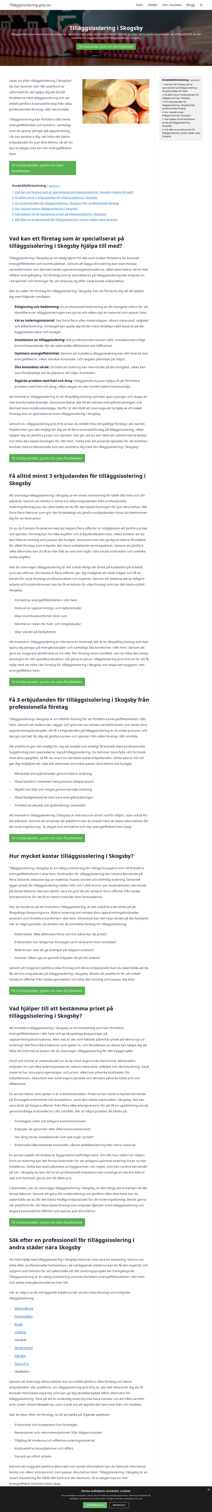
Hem (139, 5)
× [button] (208, 1490)
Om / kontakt (171, 5)
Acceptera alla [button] (95, 1505)
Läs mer (138, 1498)
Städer (152, 5)
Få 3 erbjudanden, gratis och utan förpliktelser (106, 46)
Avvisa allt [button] (119, 1505)
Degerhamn (24, 1348)
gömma (53, 186)
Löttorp (20, 1332)
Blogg (190, 5)
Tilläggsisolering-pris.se (30, 4)
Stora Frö (22, 1363)
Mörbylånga (24, 1308)
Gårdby (20, 1355)
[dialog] (106, 1499)
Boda (19, 1324)
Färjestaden (24, 1316)
